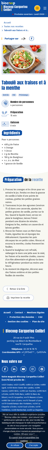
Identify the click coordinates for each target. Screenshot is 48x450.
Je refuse (15, 445)
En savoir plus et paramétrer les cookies (24, 438)
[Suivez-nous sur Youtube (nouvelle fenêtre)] (23, 369)
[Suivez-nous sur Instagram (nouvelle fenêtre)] (32, 369)
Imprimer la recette (20, 297)
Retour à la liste (17, 289)
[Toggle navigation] (44, 9)
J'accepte (33, 445)
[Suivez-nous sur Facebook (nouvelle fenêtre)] (5, 369)
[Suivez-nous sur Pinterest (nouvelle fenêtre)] (41, 369)
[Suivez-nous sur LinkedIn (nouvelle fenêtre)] (14, 369)
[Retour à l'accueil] (8, 3)
